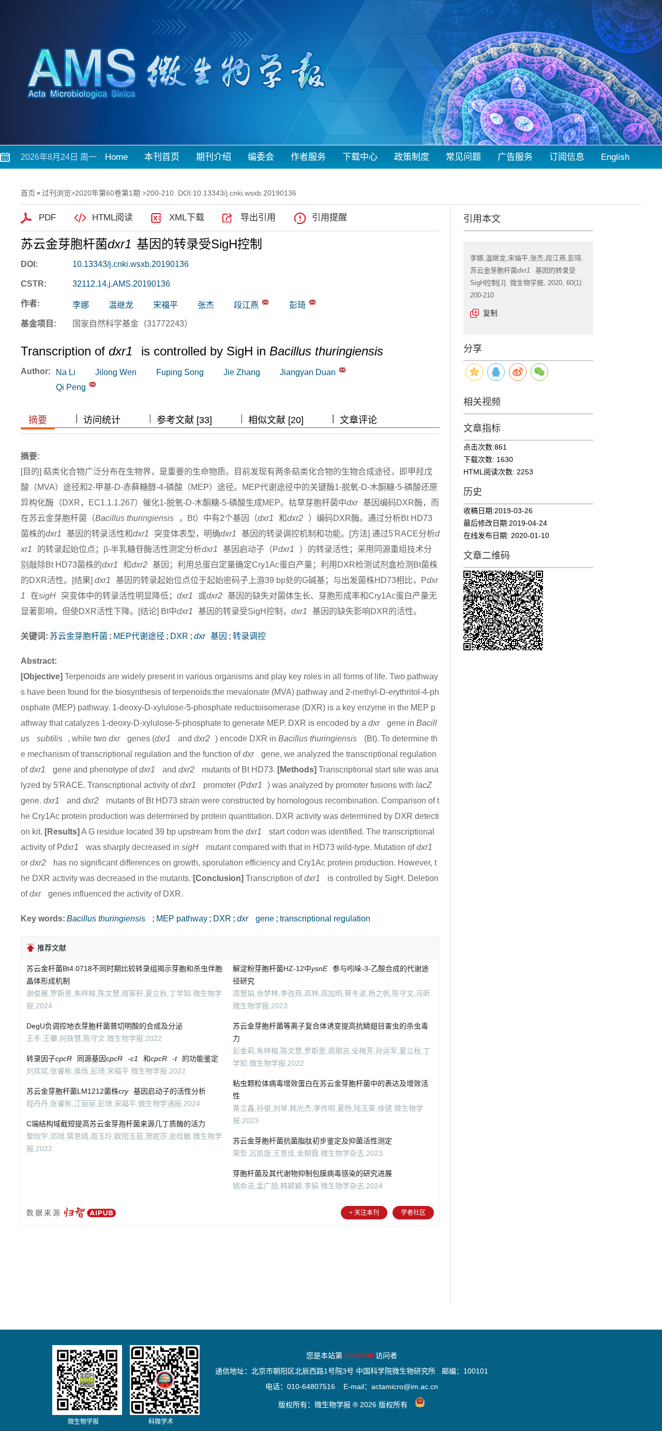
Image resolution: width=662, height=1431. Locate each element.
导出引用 (258, 217)
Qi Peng (71, 387)
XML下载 (186, 217)
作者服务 (308, 157)
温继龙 (121, 305)
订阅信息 (566, 157)
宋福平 (165, 305)
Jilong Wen (116, 372)
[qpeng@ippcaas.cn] (312, 302)
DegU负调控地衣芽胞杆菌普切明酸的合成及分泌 (104, 1026)
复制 (490, 313)
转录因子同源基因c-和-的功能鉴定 (122, 1058)
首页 (28, 193)
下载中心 (360, 157)
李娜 (80, 305)
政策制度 (411, 157)
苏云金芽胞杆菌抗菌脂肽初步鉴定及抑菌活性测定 (312, 1141)
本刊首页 (161, 157)
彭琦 (297, 305)
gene (255, 918)
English (615, 157)
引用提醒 (329, 217)
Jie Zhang (241, 372)
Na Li (66, 372)
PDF (47, 217)
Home (116, 157)
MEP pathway (181, 918)
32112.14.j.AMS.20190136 (121, 283)
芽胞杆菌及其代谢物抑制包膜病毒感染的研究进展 (312, 1173)
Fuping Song (180, 372)
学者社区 (413, 1212)
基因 (210, 636)
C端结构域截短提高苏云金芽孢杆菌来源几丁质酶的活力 (115, 1124)
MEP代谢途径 (138, 636)
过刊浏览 (56, 193)
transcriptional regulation (325, 918)
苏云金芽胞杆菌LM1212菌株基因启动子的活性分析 (116, 1091)
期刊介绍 (213, 157)
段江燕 (246, 305)
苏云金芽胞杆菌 (79, 636)
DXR (179, 636)
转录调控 (249, 636)
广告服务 (515, 157)
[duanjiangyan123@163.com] (265, 302)
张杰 (206, 305)
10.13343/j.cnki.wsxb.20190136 (130, 264)
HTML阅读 (112, 217)
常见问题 (463, 157)
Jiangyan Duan (308, 372)
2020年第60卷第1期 (107, 193)
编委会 (261, 157)
